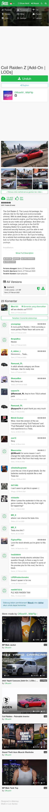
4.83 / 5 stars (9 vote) (8, 205)
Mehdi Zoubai (17, 417)
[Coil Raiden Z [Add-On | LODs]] (24, 154)
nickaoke (15, 497)
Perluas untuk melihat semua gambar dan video (24, 192)
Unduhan (10, 199)
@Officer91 (16, 453)
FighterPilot (16, 539)
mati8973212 (16, 589)
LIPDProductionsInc (20, 577)
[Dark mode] (42, 3)
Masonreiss (16, 450)
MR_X (13, 515)
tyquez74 (15, 390)
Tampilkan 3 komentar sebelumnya (24, 318)
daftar (41, 602)
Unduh (26, 78)
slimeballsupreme (19, 467)
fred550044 (16, 554)
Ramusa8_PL (17, 363)
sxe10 (13, 438)
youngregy (16, 324)
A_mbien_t (15, 351)
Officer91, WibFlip (23, 92)
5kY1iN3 (14, 485)
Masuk (31, 602)
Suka (21, 199)
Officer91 (8, 647)
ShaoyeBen (16, 378)
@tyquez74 (16, 408)
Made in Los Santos (9, 803)
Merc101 (14, 306)
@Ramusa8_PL (17, 393)
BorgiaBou (15, 338)
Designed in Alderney (10, 801)
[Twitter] (15, 95)
